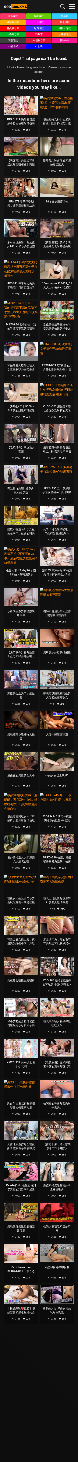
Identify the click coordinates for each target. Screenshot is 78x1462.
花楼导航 (13, 40)
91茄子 (39, 46)
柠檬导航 (39, 16)
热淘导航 (39, 28)
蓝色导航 (13, 16)
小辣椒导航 (64, 34)
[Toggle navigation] (72, 6)
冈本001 (64, 40)
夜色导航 (65, 22)
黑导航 (64, 16)
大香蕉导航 (13, 34)
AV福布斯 (13, 46)
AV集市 (39, 34)
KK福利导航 (13, 22)
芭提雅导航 (13, 28)
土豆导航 (39, 22)
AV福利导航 (38, 40)
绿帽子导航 (64, 28)
